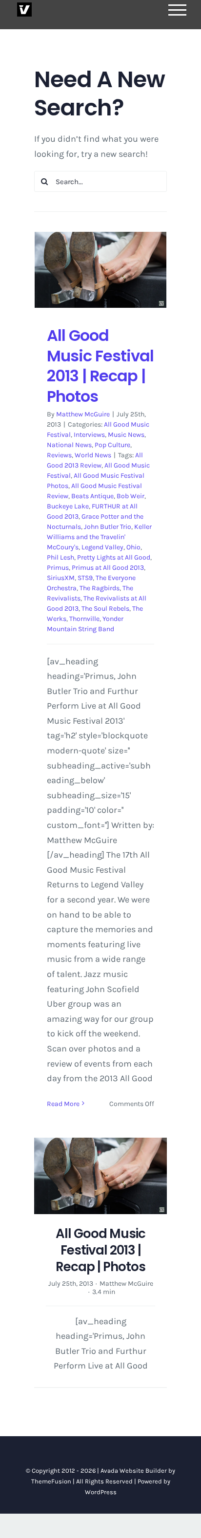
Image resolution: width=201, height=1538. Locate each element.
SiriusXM (61, 578)
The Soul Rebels (105, 608)
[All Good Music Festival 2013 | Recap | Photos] (100, 270)
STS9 (85, 578)
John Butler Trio (107, 527)
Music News (126, 435)
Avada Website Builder (133, 1470)
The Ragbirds (100, 588)
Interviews (89, 435)
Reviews (59, 455)
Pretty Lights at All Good (113, 557)
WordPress (101, 1492)
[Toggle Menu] (177, 10)
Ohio (133, 547)
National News (69, 445)
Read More (63, 1104)
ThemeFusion (51, 1481)
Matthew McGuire (83, 414)
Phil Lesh (60, 557)
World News (93, 455)
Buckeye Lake (68, 506)
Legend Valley (102, 547)
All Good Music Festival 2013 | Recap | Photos (100, 365)
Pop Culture (112, 445)
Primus (58, 567)
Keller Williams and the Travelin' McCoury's (99, 537)
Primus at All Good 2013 (108, 567)
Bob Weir (130, 496)
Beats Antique (92, 496)
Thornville (84, 619)
